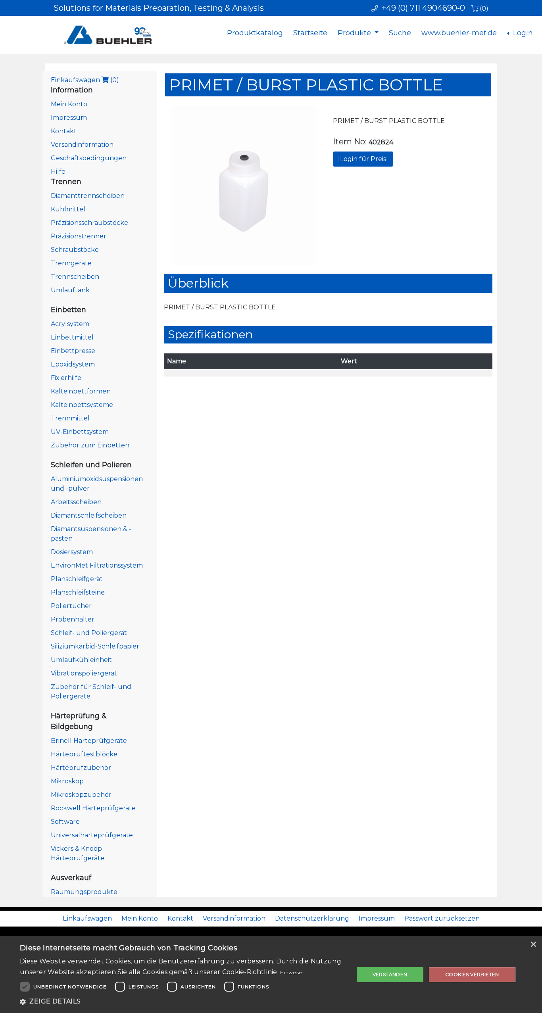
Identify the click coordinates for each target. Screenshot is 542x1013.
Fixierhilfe (66, 378)
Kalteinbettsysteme (82, 405)
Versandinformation (82, 144)
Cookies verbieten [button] (472, 974)
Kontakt (64, 131)
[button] (182, 1001)
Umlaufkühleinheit (81, 660)
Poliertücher (71, 606)
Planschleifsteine (78, 592)
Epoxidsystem (73, 364)
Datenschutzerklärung (312, 918)
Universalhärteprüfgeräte (92, 835)
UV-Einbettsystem (80, 432)
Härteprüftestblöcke (84, 754)
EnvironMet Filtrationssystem (97, 565)
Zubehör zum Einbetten (90, 445)
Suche (400, 33)
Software (65, 821)
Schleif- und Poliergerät (89, 633)
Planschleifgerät (77, 579)
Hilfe (58, 171)
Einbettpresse (73, 351)
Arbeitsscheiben (76, 502)
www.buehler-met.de (459, 33)
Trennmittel (70, 418)
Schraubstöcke (75, 249)
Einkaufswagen (85, 80)
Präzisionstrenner (78, 236)
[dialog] (271, 974)
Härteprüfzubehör (81, 767)
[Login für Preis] (363, 159)
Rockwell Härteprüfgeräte (93, 808)
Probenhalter (72, 619)
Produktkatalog (255, 33)
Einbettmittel (72, 337)
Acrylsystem (70, 324)
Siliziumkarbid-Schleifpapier (95, 646)
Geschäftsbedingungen (89, 158)
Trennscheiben (75, 276)
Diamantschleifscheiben (89, 515)
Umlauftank (70, 290)
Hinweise (290, 972)
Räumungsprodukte (84, 892)
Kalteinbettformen (81, 391)
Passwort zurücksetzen (442, 918)
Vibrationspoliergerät (84, 673)
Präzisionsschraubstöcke (89, 222)
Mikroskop (67, 781)
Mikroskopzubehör (81, 794)
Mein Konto (69, 104)
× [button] (533, 945)
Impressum (69, 117)
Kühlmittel (68, 209)
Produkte (355, 33)
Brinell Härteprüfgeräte (89, 740)
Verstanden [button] (390, 974)
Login (522, 33)
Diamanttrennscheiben (88, 196)
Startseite (310, 33)
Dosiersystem (72, 552)
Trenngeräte (71, 263)
